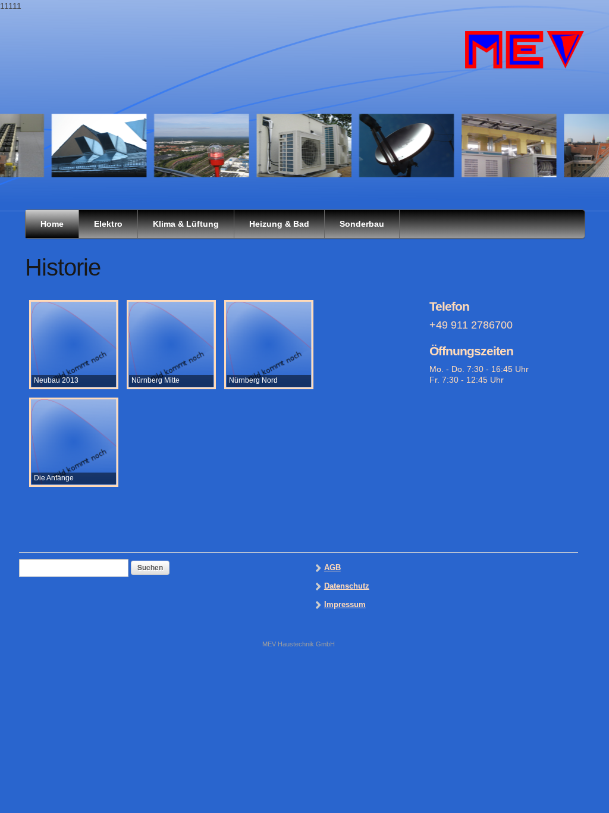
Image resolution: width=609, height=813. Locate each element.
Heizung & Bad (279, 224)
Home (52, 224)
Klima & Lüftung (186, 224)
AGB (332, 568)
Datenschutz (346, 586)
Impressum (345, 605)
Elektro (108, 224)
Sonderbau (362, 224)
